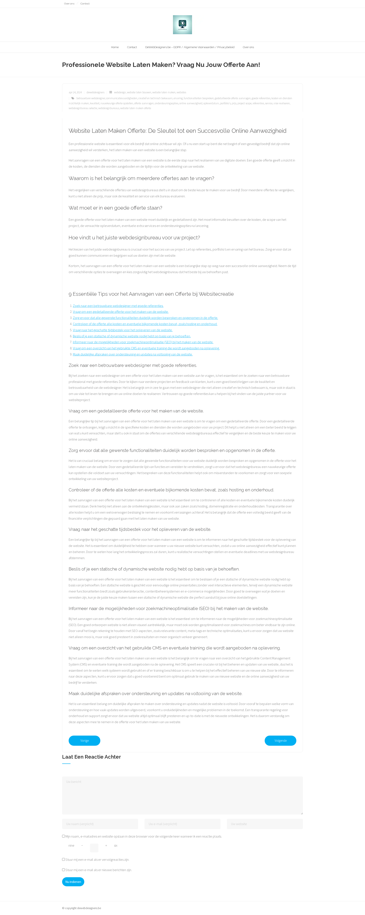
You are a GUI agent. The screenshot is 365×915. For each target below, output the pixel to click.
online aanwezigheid (190, 103)
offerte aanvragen (144, 103)
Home (115, 47)
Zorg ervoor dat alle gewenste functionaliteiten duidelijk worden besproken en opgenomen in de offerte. (145, 318)
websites (181, 92)
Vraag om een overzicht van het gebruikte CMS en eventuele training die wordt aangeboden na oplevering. (146, 348)
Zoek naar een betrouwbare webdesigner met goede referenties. (118, 306)
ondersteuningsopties (166, 103)
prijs (234, 103)
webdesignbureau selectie (83, 108)
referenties (258, 103)
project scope (244, 103)
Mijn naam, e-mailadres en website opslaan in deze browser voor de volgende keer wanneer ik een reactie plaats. (143, 836)
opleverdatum (211, 103)
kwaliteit (94, 103)
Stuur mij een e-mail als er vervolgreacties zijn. (97, 859)
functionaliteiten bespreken (199, 98)
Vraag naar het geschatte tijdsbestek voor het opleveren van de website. (123, 330)
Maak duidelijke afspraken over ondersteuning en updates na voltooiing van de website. (133, 354)
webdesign (120, 92)
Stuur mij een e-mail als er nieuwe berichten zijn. (98, 870)
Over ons (69, 3)
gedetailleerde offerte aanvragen (233, 98)
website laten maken (164, 92)
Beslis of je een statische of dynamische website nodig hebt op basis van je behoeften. (132, 336)
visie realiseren (282, 103)
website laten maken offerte (135, 108)
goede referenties (261, 98)
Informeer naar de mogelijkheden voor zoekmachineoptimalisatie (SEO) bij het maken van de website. (143, 342)
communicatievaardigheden (121, 98)
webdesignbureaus (108, 108)
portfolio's (225, 103)
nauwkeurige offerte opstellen (117, 103)
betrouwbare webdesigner (90, 98)
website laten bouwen (139, 92)
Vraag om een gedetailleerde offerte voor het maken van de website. (121, 311)
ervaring (178, 98)
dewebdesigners (95, 92)
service (268, 103)
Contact (85, 3)
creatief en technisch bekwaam (155, 98)
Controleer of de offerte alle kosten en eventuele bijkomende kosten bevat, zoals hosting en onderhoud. (145, 324)
